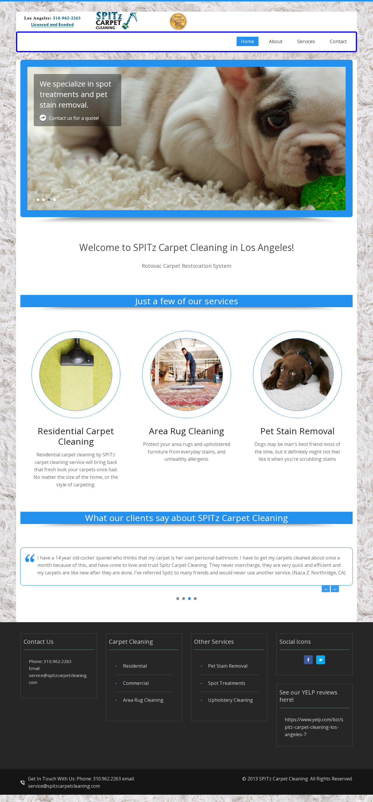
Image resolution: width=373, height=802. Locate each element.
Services (306, 41)
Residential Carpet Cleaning (76, 436)
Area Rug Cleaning (186, 431)
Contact (338, 41)
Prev (326, 588)
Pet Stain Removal (297, 431)
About (275, 41)
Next (335, 588)
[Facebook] (308, 659)
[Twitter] (320, 659)
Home (247, 41)
